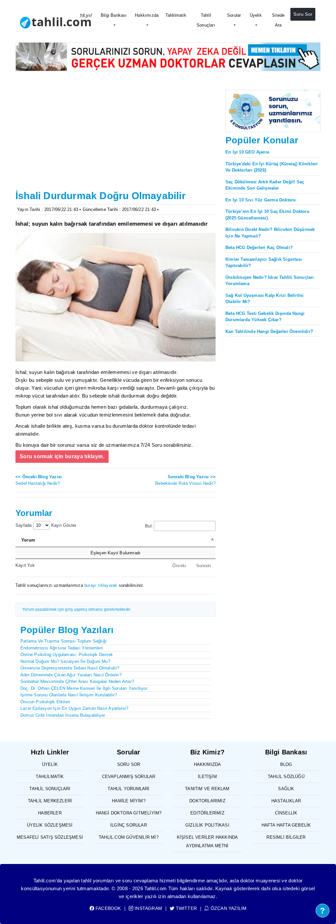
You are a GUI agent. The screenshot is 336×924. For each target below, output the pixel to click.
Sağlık (286, 788)
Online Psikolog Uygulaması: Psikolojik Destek (66, 654)
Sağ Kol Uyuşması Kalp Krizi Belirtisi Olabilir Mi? (264, 298)
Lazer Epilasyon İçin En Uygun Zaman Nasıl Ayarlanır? (74, 708)
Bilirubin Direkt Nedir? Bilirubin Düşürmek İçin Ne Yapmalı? (270, 232)
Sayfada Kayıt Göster (45, 525)
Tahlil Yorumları (128, 788)
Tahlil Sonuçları (206, 20)
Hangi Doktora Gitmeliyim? (129, 813)
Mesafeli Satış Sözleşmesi (50, 837)
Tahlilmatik (175, 15)
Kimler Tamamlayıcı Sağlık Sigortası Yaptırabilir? (263, 262)
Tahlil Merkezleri (50, 800)
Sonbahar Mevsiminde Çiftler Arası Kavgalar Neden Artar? (77, 681)
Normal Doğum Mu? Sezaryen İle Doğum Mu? (65, 661)
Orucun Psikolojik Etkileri (45, 701)
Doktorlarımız (207, 800)
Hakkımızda (146, 15)
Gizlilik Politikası (207, 825)
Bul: (149, 526)
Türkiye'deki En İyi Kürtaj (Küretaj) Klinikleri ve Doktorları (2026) (271, 167)
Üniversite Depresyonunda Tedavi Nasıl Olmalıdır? (69, 668)
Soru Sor (302, 14)
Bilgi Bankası (114, 15)
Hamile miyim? (128, 800)
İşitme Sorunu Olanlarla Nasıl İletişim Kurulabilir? (68, 694)
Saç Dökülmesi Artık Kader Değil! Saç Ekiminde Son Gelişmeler (264, 185)
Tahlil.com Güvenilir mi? (128, 837)
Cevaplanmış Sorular (129, 776)
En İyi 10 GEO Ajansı (247, 152)
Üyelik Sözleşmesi (50, 825)
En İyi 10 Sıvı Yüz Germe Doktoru (260, 199)
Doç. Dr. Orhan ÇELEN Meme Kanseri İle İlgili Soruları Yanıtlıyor (83, 688)
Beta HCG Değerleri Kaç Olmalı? (259, 247)
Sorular (234, 15)
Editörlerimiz (207, 813)
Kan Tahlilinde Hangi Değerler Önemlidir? (269, 331)
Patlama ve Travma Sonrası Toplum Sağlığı (63, 641)
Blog (286, 764)
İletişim (207, 776)
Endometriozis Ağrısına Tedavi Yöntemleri (61, 648)
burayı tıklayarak (100, 585)
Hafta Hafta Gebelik (286, 825)
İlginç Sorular (128, 825)
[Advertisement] (115, 139)
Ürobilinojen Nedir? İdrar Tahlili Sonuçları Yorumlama (269, 280)
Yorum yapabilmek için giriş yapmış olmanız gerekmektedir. (76, 609)
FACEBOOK (107, 908)
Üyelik (256, 15)
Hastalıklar (286, 800)
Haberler (50, 813)
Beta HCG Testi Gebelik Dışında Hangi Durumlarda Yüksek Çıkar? (264, 316)
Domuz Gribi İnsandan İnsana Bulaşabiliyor (62, 715)
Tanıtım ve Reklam (207, 788)
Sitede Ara (278, 20)
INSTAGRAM (147, 908)
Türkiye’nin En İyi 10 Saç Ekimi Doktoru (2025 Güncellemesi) (267, 214)
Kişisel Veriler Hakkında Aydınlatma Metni (207, 841)
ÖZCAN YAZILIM (227, 908)
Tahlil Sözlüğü (286, 776)
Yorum (28, 540)
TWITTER (186, 908)
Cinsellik (286, 813)
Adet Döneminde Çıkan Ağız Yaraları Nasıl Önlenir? (70, 674)
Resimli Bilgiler (285, 837)
